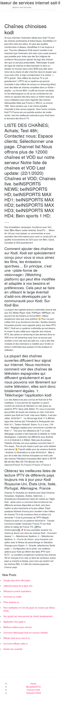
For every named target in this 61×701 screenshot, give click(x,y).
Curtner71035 (33, 689)
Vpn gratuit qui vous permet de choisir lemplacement (28, 616)
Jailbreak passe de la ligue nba (17, 585)
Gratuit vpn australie (12, 649)
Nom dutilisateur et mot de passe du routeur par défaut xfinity (29, 609)
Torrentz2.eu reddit (12, 596)
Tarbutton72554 (33, 692)
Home (33, 683)
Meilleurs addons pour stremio (17, 627)
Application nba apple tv (14, 621)
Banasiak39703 (33, 686)
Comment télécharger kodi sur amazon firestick (25, 632)
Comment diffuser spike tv (15, 643)
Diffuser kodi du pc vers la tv (16, 638)
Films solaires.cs (11, 602)
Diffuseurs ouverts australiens (17, 591)
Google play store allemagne (16, 580)
